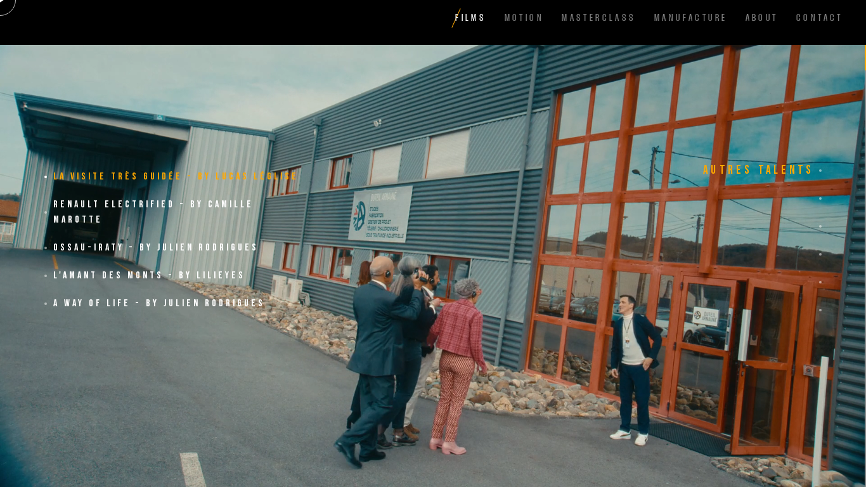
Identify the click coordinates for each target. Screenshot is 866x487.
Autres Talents (758, 170)
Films (470, 17)
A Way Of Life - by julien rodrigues (159, 303)
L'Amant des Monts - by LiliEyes (149, 275)
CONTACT (819, 17)
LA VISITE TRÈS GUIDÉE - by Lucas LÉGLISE (176, 177)
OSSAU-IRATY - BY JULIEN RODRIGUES (156, 248)
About (762, 17)
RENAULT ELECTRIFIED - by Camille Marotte (153, 212)
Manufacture (690, 17)
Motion (524, 17)
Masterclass (599, 17)
